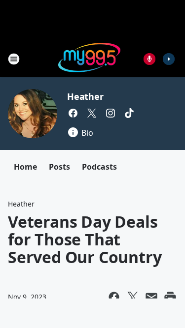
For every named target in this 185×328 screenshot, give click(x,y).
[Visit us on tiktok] (129, 113)
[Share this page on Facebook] (114, 297)
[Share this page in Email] (151, 297)
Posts (59, 166)
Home (25, 166)
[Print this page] (170, 297)
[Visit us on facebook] (73, 113)
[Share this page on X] (133, 297)
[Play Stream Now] (169, 59)
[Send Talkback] (149, 59)
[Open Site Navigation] (14, 59)
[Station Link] (89, 59)
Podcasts (99, 166)
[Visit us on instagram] (110, 113)
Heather (85, 96)
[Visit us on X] (92, 113)
